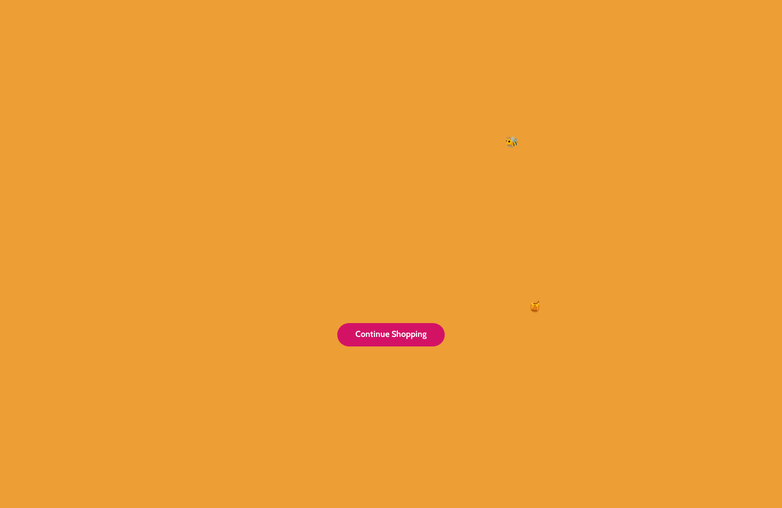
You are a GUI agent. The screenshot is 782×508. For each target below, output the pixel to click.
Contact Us (442, 273)
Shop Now (441, 240)
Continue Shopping (391, 334)
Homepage (435, 207)
